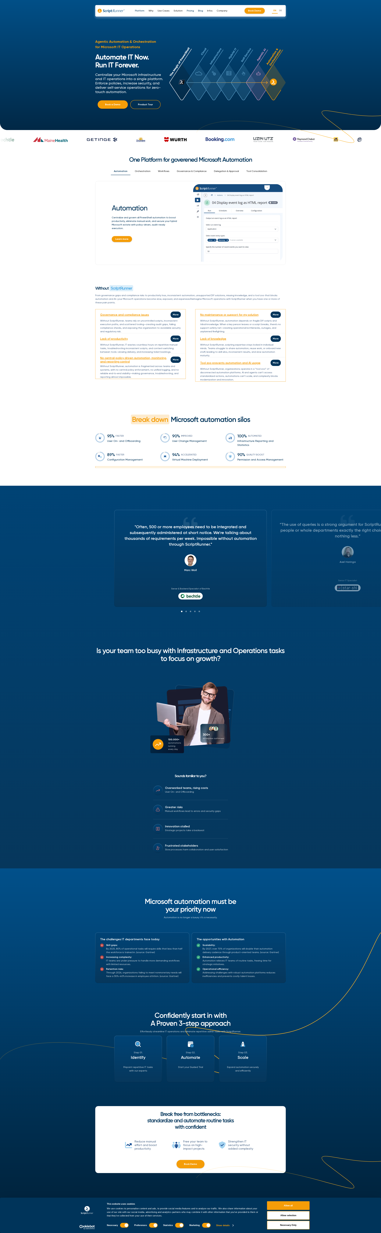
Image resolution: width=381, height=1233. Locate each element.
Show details (223, 1225)
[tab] (120, 171)
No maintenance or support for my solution (229, 314)
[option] (280, 10)
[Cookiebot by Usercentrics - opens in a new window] (87, 1227)
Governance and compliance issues (124, 314)
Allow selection (288, 1215)
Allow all (288, 1205)
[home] (111, 11)
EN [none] (274, 10)
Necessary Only (288, 1225)
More (176, 314)
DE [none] (280, 10)
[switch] (153, 1225)
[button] (139, 10)
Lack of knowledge (213, 338)
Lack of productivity (114, 338)
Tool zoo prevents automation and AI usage (230, 363)
